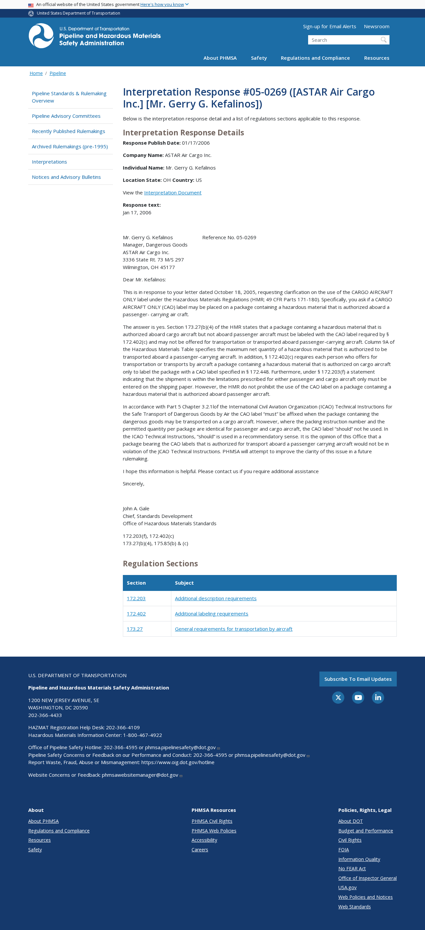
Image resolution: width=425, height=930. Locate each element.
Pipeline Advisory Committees (66, 115)
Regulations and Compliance (315, 57)
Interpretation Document (173, 192)
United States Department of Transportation (78, 13)
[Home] (94, 38)
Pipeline (57, 73)
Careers (200, 849)
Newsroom (376, 26)
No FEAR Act (352, 868)
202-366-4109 (123, 727)
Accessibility (204, 840)
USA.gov (347, 887)
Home (36, 73)
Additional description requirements (216, 598)
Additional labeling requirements (211, 613)
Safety (259, 57)
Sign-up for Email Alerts (329, 26)
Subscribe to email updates (358, 679)
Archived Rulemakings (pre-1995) (70, 146)
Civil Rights (350, 840)
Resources (376, 57)
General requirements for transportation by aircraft (234, 628)
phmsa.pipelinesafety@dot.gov (180, 747)
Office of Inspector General (367, 878)
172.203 (136, 598)
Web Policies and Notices (365, 897)
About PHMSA (220, 57)
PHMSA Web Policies (214, 830)
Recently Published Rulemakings (68, 131)
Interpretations (49, 161)
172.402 (136, 613)
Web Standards (354, 906)
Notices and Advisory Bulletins (66, 177)
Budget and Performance (365, 830)
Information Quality (359, 859)
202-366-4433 (45, 715)
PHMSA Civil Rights (212, 821)
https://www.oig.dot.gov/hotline (177, 762)
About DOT (350, 821)
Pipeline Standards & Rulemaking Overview (69, 97)
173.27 (135, 628)
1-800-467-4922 (142, 735)
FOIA (343, 849)
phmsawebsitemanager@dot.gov (140, 774)
